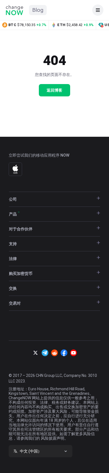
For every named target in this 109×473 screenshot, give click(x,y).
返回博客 (54, 90)
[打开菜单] (97, 10)
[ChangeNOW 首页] (14, 10)
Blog (37, 10)
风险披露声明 (52, 438)
